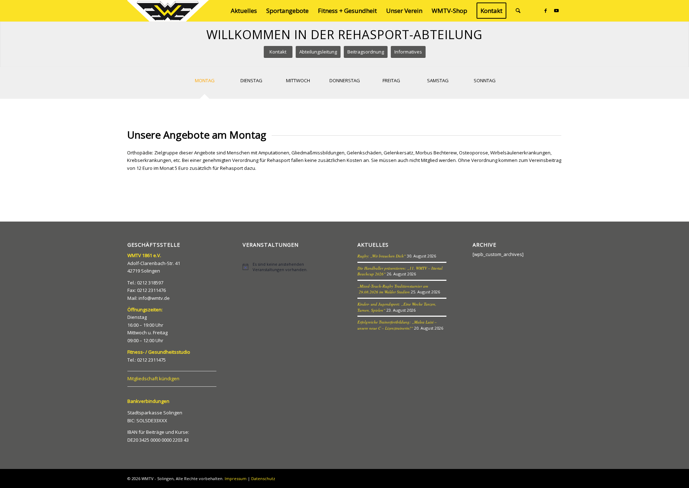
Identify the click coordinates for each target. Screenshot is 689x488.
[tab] (204, 85)
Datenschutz (263, 478)
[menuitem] (244, 11)
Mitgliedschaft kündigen (153, 378)
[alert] (287, 266)
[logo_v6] (168, 11)
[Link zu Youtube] (556, 10)
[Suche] (518, 11)
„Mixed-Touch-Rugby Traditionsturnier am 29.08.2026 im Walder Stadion (392, 289)
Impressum (236, 478)
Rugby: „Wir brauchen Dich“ (381, 256)
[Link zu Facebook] (545, 10)
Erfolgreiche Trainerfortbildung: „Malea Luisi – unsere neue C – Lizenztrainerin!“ (397, 325)
